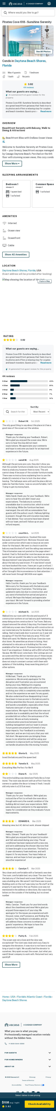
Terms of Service (28, 1080)
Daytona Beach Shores (30, 61)
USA (12, 996)
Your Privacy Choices (32, 1085)
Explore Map (44, 281)
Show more (11, 163)
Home (5, 996)
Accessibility (16, 1085)
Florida (7, 65)
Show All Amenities (16, 254)
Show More (11, 964)
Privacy (48, 1077)
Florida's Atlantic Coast (29, 996)
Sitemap (32, 1077)
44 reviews (28, 87)
